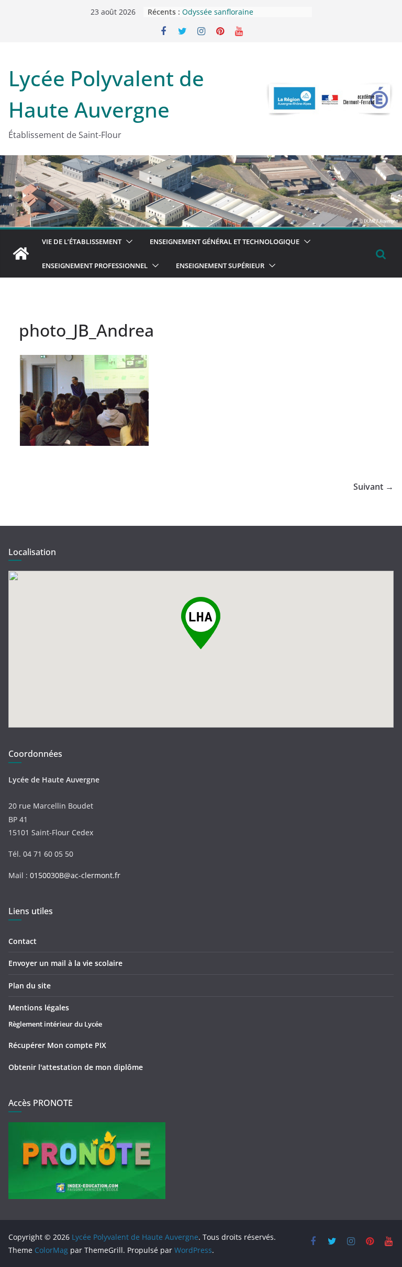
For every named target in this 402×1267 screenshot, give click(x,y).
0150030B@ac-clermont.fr (75, 875)
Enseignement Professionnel (95, 265)
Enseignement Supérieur (220, 265)
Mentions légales (38, 1007)
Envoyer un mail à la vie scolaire (65, 963)
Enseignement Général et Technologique (224, 241)
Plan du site (29, 985)
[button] (127, 241)
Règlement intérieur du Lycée (55, 1024)
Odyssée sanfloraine (217, 14)
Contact (22, 941)
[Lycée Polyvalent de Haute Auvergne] (21, 253)
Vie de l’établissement (81, 241)
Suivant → (373, 486)
